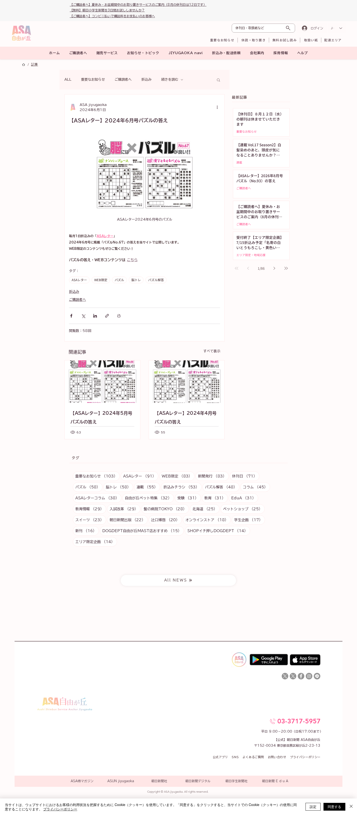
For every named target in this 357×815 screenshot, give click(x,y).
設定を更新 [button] (249, 362)
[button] (264, 339)
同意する (334, 806)
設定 (313, 806)
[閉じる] (351, 806)
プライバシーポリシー (60, 808)
